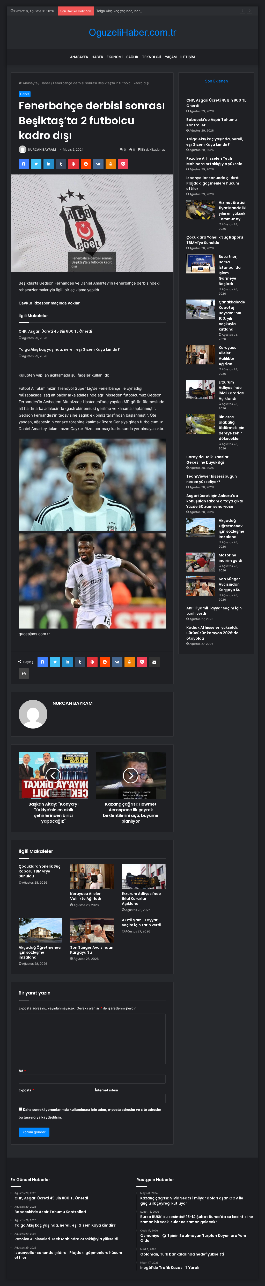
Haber (97, 57)
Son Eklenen (216, 81)
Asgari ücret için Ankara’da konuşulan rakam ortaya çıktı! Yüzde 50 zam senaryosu (214, 501)
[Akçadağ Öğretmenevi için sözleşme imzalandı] (41, 930)
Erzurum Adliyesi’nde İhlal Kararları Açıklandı (141, 898)
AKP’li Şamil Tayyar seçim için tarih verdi (141, 922)
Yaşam (171, 57)
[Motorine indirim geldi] (200, 562)
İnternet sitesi (106, 1090)
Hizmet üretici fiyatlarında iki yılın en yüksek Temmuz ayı (232, 210)
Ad (22, 1071)
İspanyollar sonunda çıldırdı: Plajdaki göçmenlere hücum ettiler (213, 183)
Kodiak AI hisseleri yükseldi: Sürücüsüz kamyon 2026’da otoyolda (212, 633)
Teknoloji (151, 57)
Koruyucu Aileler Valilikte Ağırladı (85, 896)
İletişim (187, 57)
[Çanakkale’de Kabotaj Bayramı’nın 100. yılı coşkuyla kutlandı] (200, 309)
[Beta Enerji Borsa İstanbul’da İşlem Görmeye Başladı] (200, 263)
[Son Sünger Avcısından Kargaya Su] (92, 930)
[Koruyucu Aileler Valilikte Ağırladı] (92, 876)
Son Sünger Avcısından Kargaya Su (91, 950)
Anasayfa (79, 57)
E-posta (26, 1090)
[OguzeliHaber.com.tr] (132, 32)
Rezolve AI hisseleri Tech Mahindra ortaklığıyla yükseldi (215, 161)
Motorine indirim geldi (230, 558)
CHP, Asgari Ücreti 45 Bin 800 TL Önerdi (55, 331)
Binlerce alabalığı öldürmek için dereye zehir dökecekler (231, 427)
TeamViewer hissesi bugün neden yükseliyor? (211, 479)
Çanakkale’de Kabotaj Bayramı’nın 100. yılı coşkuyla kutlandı (232, 316)
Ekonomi (115, 57)
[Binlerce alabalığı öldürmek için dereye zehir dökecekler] (200, 424)
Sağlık (132, 57)
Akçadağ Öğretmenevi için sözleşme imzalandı (40, 952)
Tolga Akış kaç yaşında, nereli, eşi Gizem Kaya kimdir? (139, 11)
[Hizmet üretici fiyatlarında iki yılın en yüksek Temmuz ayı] (200, 209)
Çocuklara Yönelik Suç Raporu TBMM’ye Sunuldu (40, 871)
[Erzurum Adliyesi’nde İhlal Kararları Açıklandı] (144, 876)
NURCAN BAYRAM (42, 149)
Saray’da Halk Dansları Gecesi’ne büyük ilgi (208, 459)
